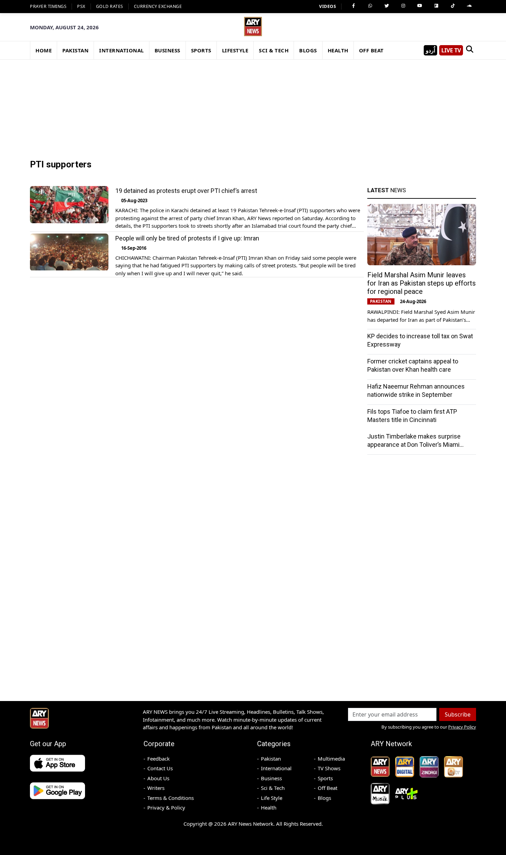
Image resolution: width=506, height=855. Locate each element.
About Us (158, 778)
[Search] (469, 50)
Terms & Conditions (170, 797)
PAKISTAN (75, 50)
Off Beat (327, 787)
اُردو (430, 50)
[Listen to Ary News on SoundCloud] (469, 5)
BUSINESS (167, 50)
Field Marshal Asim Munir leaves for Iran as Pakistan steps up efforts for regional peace (421, 283)
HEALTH (338, 50)
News (386, 190)
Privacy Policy (462, 727)
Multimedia (331, 758)
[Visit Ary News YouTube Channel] (419, 5)
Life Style (271, 797)
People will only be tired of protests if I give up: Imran (187, 238)
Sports (325, 778)
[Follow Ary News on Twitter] (386, 5)
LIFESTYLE (235, 50)
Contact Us (160, 768)
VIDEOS (327, 6)
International (276, 768)
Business (271, 778)
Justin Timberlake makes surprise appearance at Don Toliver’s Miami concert (414, 444)
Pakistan (271, 758)
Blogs (324, 797)
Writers (156, 787)
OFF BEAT (371, 50)
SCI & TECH (273, 50)
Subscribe (458, 714)
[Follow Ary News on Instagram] (403, 5)
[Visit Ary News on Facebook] (353, 5)
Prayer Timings (48, 6)
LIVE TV (451, 50)
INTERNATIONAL (121, 50)
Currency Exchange (158, 6)
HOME (43, 50)
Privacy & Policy (166, 807)
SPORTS (201, 50)
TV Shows (329, 768)
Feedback (158, 758)
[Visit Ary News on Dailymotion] (436, 5)
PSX (81, 6)
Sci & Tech (273, 787)
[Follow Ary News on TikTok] (453, 5)
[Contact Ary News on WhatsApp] (370, 5)
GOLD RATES (109, 6)
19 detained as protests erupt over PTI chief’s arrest (186, 190)
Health (268, 807)
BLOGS (308, 50)
